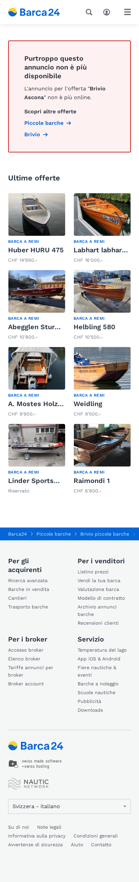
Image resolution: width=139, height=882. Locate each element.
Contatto (101, 844)
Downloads (90, 710)
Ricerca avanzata (28, 580)
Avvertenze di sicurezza (35, 844)
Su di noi (18, 827)
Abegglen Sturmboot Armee (54, 327)
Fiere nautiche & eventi (97, 671)
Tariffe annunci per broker (30, 671)
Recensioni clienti (98, 623)
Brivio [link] (32, 134)
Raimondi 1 (92, 481)
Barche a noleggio (98, 683)
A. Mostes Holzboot (40, 404)
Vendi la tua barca (99, 580)
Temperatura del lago (102, 650)
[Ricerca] (90, 12)
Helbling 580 (94, 327)
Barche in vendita (28, 589)
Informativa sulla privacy (36, 835)
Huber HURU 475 (36, 250)
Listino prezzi (93, 571)
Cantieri (17, 598)
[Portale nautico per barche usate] (39, 12)
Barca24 (17, 534)
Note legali (49, 827)
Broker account (26, 683)
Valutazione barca (98, 589)
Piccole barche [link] (43, 123)
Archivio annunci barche (97, 610)
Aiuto (77, 844)
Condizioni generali (96, 835)
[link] (36, 228)
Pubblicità (89, 701)
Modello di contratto (101, 598)
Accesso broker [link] (26, 650)
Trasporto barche (28, 606)
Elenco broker (24, 658)
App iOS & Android (99, 658)
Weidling (88, 404)
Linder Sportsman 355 (45, 481)
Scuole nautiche (96, 692)
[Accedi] (108, 11)
